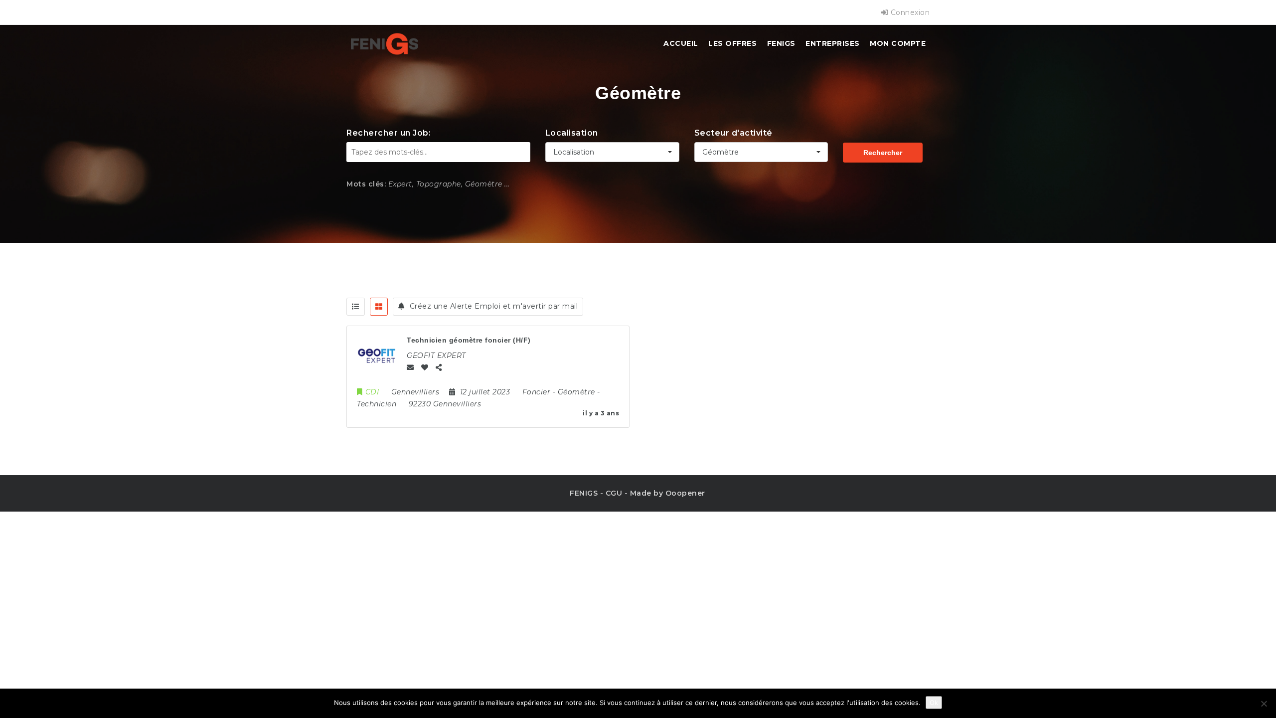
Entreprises (832, 43)
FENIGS (781, 43)
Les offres (732, 43)
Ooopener (685, 493)
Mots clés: (366, 184)
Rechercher (882, 153)
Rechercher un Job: (388, 133)
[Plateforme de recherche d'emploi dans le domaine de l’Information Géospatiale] (384, 43)
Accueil (680, 43)
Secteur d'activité (733, 133)
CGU (614, 493)
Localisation (571, 133)
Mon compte (898, 43)
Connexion (909, 12)
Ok (934, 703)
